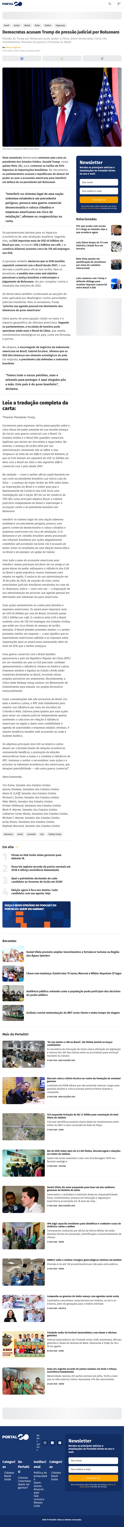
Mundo (27, 25)
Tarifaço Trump (55, 834)
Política (48, 25)
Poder (37, 25)
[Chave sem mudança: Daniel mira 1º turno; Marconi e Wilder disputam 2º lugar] (62, 974)
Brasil (6, 25)
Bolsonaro (8, 834)
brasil (20, 834)
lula (42, 834)
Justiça (17, 25)
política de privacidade (90, 208)
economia (31, 834)
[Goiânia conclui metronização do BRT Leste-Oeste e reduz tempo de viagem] (62, 1013)
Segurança (60, 25)
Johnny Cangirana (13, 47)
